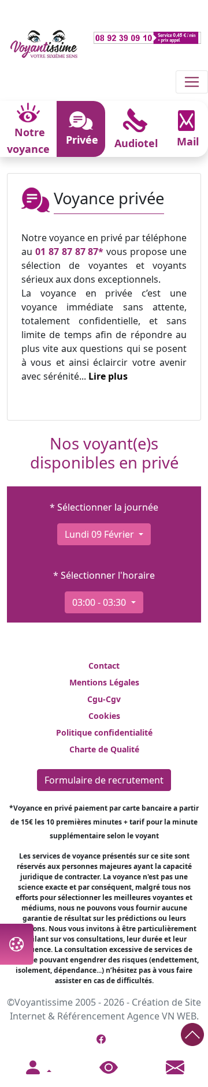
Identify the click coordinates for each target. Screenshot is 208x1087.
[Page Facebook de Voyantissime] (101, 1039)
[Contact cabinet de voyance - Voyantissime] (175, 1068)
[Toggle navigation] (192, 81)
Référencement (91, 1016)
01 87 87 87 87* (69, 251)
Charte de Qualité (104, 749)
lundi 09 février (100, 534)
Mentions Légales (104, 682)
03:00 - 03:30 (100, 602)
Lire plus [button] (108, 376)
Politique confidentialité (104, 732)
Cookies (104, 715)
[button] (37, 1068)
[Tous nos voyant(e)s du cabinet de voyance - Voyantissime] (108, 1068)
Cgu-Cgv (104, 699)
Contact (104, 665)
